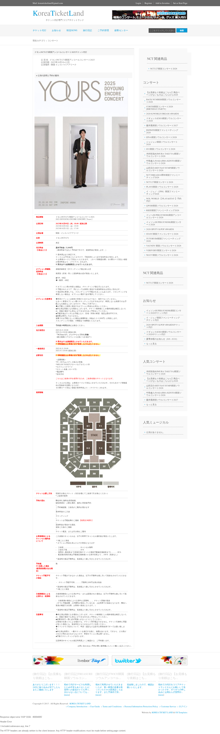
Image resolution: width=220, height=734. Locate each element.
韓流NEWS (72, 30)
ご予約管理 (103, 30)
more (67, 694)
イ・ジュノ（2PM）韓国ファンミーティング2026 (163, 192)
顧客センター (121, 30)
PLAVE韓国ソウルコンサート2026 (162, 186)
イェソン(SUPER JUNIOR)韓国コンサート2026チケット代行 (163, 311)
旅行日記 (87, 30)
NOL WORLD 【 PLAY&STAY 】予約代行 (163, 199)
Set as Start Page (180, 3)
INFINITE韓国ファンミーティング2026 (162, 131)
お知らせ (56, 30)
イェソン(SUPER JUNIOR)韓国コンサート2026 (163, 223)
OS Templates (181, 712)
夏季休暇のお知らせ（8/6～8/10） (162, 338)
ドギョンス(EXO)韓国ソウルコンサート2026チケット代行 (163, 333)
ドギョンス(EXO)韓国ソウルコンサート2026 (163, 119)
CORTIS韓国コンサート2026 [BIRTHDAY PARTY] (159, 107)
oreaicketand (58, 13)
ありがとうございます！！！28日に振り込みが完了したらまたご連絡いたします (46, 687)
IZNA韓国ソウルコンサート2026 (161, 137)
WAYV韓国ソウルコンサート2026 (162, 255)
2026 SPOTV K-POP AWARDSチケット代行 (163, 326)
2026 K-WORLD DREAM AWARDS (162, 113)
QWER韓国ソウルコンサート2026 (162, 205)
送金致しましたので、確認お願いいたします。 (140, 686)
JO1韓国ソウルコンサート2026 (160, 149)
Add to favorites (162, 3)
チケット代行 (39, 30)
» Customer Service (168, 706)
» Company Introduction (77, 706)
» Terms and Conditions (111, 706)
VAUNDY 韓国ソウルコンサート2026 (163, 245)
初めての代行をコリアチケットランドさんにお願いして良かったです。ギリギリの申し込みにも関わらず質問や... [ (172, 689)
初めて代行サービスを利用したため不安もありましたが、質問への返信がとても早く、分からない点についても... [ (77, 689)
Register (148, 3)
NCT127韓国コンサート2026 (163, 68)
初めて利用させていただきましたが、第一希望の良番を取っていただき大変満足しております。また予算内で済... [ (109, 689)
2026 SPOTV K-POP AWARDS (160, 229)
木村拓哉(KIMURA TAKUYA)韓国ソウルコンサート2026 (163, 155)
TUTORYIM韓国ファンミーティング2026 (163, 239)
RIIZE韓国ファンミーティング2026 (162, 210)
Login (138, 3)
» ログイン (182, 706)
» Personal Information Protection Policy (141, 706)
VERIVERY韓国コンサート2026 (161, 250)
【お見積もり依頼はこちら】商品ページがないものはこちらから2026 (163, 93)
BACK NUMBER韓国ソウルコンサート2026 (163, 100)
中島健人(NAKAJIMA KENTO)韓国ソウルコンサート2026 (164, 162)
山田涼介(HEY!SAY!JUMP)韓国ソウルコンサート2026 (163, 169)
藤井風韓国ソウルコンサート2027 (162, 125)
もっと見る (151, 343)
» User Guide (94, 706)
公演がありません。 (155, 432)
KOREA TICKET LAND (80, 703)
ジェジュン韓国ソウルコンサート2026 (162, 143)
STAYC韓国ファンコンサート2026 (162, 233)
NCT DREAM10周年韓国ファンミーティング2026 (163, 176)
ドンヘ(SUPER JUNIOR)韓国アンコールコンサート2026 (163, 216)
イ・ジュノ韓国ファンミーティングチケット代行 (163, 318)
